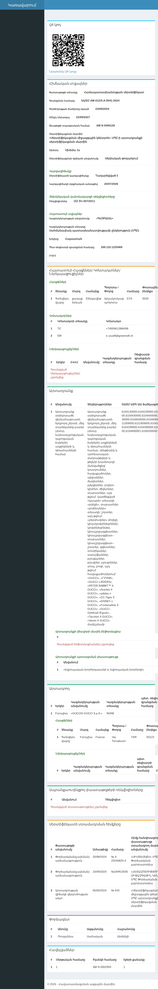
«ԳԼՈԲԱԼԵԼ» (104, 218)
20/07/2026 (111, 183)
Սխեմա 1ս (72, 150)
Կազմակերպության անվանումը (69, 218)
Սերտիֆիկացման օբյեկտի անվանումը (73, 158)
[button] (22, 5)
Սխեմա (54, 150)
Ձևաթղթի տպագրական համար (69, 125)
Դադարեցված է (106, 175)
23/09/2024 (102, 108)
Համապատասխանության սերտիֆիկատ (114, 92)
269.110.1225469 (111, 247)
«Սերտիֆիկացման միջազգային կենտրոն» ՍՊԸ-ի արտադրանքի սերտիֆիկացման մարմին (95, 139)
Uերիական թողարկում (121, 158)
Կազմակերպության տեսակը (67, 226)
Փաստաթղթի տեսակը (63, 92)
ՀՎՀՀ (52, 255)
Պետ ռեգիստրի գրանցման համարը (71, 247)
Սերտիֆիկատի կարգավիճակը (69, 175)
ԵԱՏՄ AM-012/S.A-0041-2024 (100, 100)
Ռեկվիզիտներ (58, 201)
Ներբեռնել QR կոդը (62, 71)
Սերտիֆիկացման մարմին (66, 134)
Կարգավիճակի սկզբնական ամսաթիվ (73, 184)
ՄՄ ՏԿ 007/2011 (84, 201)
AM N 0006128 (105, 125)
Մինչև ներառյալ (59, 117)
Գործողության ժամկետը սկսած (69, 109)
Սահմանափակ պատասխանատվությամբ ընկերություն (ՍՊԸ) (94, 230)
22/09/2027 (83, 117)
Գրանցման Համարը (62, 100)
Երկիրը (54, 239)
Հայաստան (73, 238)
